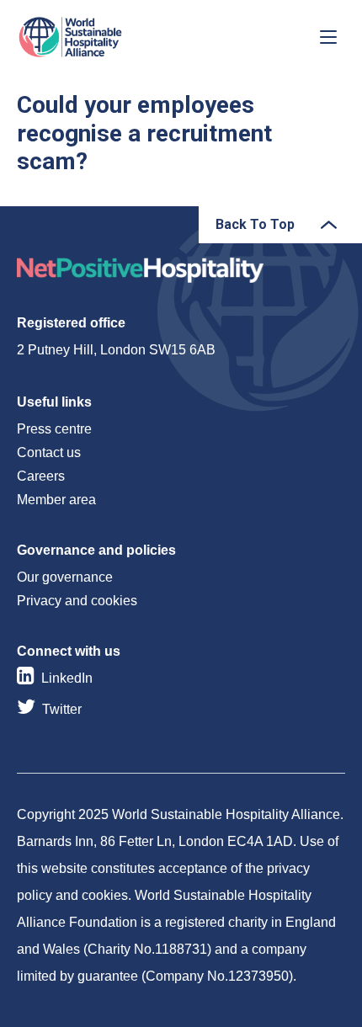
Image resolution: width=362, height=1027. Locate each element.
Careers (41, 476)
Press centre (54, 429)
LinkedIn (67, 678)
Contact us (49, 452)
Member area (56, 499)
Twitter (62, 709)
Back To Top (255, 224)
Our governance (65, 577)
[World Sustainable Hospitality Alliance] (105, 37)
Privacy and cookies (77, 600)
